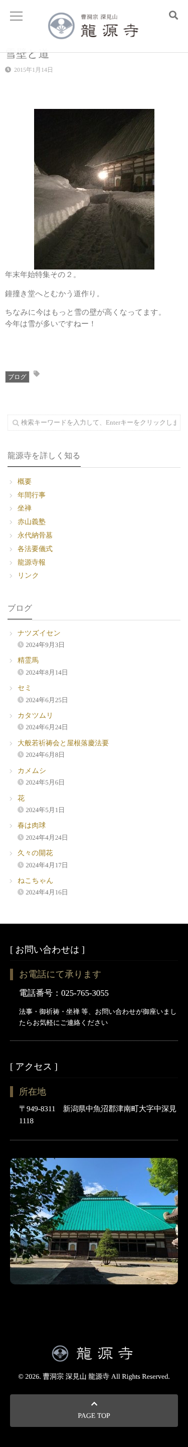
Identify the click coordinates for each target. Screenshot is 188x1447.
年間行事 (32, 495)
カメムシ (32, 771)
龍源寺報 (32, 563)
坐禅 (25, 508)
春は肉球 (32, 826)
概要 (25, 482)
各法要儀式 (35, 549)
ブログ (17, 376)
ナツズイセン (39, 633)
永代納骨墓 (35, 536)
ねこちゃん (36, 881)
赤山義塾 (32, 522)
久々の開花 (35, 853)
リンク (28, 576)
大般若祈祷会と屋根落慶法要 (63, 743)
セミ (25, 688)
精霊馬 (28, 661)
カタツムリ (36, 716)
